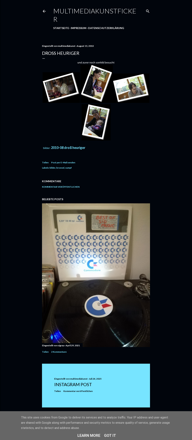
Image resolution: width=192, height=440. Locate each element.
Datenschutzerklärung (106, 28)
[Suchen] (148, 10)
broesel (60, 167)
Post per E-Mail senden (63, 162)
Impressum (78, 28)
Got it (110, 435)
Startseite (61, 28)
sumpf (68, 167)
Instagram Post (73, 384)
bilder (52, 167)
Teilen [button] (45, 162)
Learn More (88, 435)
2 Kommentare (59, 351)
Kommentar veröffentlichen (61, 186)
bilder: (46, 147)
